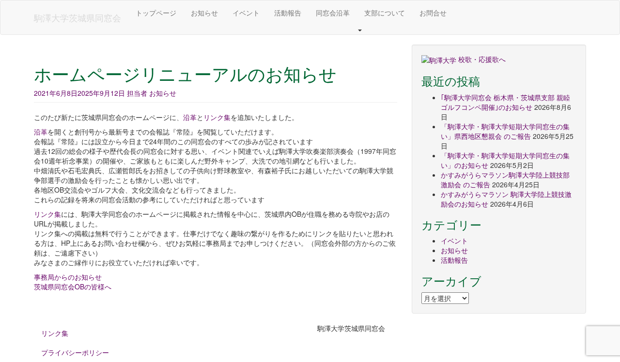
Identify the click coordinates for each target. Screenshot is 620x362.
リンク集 (217, 117)
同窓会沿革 (333, 12)
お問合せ (433, 12)
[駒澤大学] (438, 59)
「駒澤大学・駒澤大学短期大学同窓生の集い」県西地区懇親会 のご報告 (505, 131)
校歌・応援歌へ (482, 59)
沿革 (190, 117)
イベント (246, 12)
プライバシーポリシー (75, 352)
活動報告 (287, 12)
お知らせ (204, 12)
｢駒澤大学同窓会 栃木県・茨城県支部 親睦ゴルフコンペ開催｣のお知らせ (505, 102)
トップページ (156, 12)
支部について (384, 12)
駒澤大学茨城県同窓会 (77, 17)
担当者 (137, 93)
